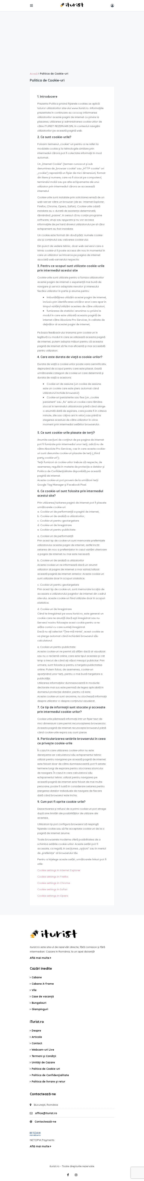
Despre (36, 1030)
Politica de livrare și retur (48, 1081)
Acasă (34, 73)
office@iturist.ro (46, 1113)
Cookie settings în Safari (52, 889)
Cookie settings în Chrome (53, 883)
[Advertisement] (72, 43)
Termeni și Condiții (44, 1056)
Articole (37, 1037)
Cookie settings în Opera (52, 895)
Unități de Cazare (43, 1062)
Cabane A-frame (43, 983)
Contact (37, 1043)
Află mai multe (40, 958)
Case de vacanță (43, 996)
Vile (34, 990)
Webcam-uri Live (43, 1049)
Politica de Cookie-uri (46, 1068)
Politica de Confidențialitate (50, 1075)
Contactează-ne (45, 1121)
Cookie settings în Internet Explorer (58, 870)
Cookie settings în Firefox (52, 876)
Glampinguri (40, 1009)
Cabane (37, 977)
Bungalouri (39, 1003)
